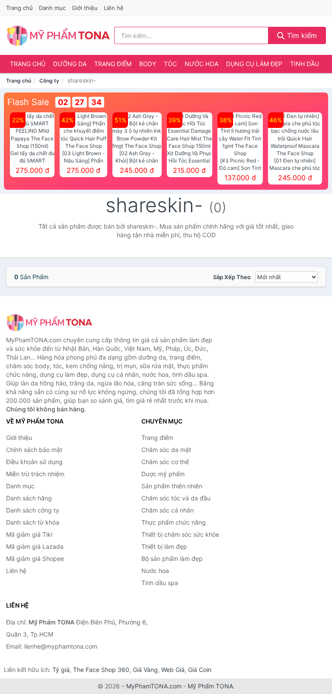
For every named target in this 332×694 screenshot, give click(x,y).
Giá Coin (199, 669)
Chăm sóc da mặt (166, 449)
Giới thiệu (85, 7)
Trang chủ (19, 7)
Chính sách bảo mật (34, 449)
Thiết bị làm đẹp (164, 546)
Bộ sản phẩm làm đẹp (172, 558)
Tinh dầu (304, 63)
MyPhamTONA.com (154, 686)
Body (147, 63)
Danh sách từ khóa (32, 522)
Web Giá (173, 669)
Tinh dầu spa (159, 582)
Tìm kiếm (301, 35)
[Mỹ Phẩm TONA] (49, 322)
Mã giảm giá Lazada (35, 546)
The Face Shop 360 (101, 669)
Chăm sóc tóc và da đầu (176, 498)
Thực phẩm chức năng (173, 522)
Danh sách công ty (32, 510)
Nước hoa (201, 63)
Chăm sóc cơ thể (165, 461)
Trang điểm (112, 63)
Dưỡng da (69, 63)
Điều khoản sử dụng (34, 461)
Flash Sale (28, 102)
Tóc (170, 63)
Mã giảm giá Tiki (29, 534)
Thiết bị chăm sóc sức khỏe (180, 534)
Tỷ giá (61, 669)
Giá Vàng (145, 669)
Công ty (49, 80)
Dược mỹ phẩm (163, 474)
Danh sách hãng (29, 498)
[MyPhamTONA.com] (58, 35)
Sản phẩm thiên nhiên (171, 486)
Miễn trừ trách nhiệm (35, 474)
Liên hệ (114, 7)
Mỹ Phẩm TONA (210, 686)
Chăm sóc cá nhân (167, 510)
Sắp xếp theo (232, 277)
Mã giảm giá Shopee (35, 558)
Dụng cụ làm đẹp (254, 63)
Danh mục (52, 7)
